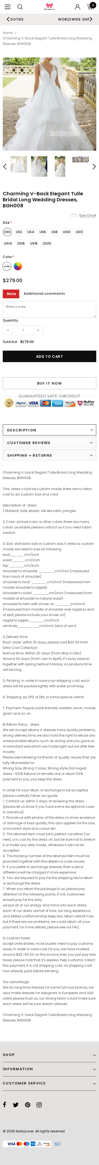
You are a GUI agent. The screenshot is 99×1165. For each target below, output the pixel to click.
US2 (19, 232)
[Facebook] (4, 1105)
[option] (49, 104)
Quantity (10, 320)
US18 (33, 243)
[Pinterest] (27, 1105)
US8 (54, 232)
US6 (43, 232)
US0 (7, 232)
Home (8, 32)
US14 (8, 243)
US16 (21, 243)
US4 (31, 232)
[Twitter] (16, 1105)
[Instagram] (39, 1105)
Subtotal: (10, 341)
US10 (66, 232)
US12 (79, 232)
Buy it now (49, 383)
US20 (47, 243)
